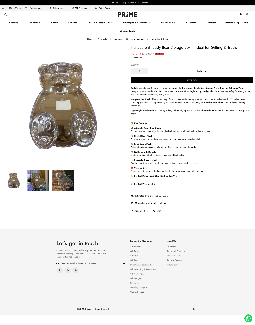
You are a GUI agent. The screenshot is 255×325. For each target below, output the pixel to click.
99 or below (103, 38)
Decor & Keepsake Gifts (99, 22)
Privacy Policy (173, 255)
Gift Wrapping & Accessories (134, 22)
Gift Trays (53, 22)
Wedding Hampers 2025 (236, 22)
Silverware (211, 22)
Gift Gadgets (190, 22)
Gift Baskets (12, 22)
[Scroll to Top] (250, 310)
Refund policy (173, 264)
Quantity (135, 64)
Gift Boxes (33, 22)
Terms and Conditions (176, 251)
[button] (247, 15)
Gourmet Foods (127, 31)
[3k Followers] (59, 270)
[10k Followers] (67, 270)
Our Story (171, 246)
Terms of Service (174, 260)
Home (89, 38)
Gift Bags (72, 22)
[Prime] (127, 14)
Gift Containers (166, 22)
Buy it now (192, 79)
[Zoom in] (119, 50)
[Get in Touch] (75, 270)
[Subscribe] (122, 263)
